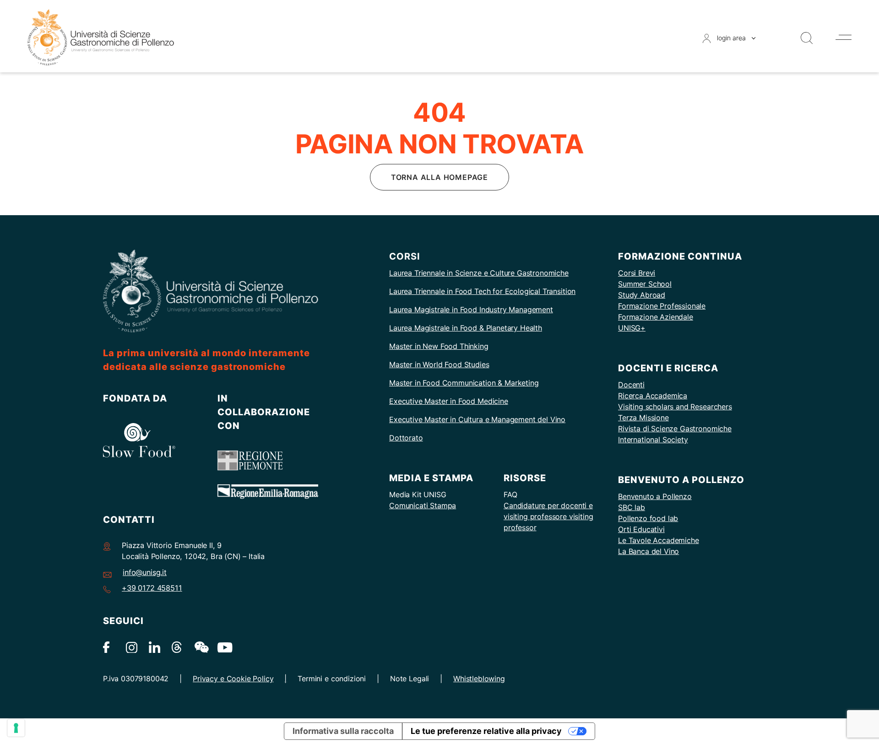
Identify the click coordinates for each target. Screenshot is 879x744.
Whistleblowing (479, 678)
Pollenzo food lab (648, 518)
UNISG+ (632, 327)
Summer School (645, 283)
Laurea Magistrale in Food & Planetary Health (465, 327)
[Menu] (844, 37)
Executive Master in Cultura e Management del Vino (477, 419)
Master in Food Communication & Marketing (464, 382)
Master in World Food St (430, 364)
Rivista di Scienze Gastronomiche (675, 428)
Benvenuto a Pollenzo (655, 496)
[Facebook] (108, 646)
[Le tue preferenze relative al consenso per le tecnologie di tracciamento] (16, 728)
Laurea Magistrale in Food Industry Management (471, 309)
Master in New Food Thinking (438, 346)
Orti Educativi (641, 529)
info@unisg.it (145, 572)
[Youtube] (223, 646)
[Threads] (177, 646)
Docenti (631, 384)
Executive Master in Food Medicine (448, 401)
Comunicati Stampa (422, 505)
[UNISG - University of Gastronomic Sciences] (100, 37)
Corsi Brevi (636, 272)
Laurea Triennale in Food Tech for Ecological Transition (482, 291)
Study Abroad (641, 294)
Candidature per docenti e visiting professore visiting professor (548, 516)
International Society (653, 439)
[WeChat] (200, 646)
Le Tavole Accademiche (658, 540)
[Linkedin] (154, 646)
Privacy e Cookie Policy (233, 678)
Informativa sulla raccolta (343, 731)
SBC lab (631, 507)
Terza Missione (643, 417)
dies (482, 364)
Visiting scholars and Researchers (675, 406)
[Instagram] (131, 646)
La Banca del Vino (648, 551)
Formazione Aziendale (655, 316)
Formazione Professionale (661, 305)
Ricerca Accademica (652, 395)
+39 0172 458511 (152, 587)
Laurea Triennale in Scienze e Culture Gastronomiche (479, 272)
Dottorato (406, 437)
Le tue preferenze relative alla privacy (486, 731)
